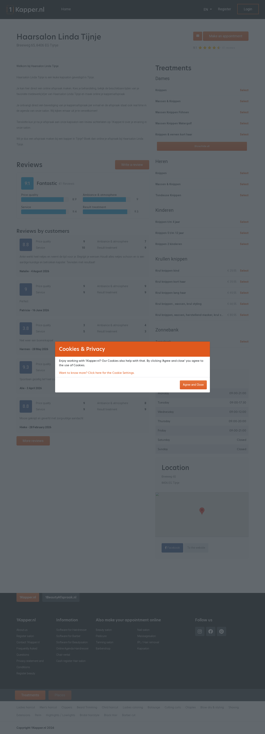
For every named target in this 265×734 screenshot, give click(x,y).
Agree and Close (193, 384)
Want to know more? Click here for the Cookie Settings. (97, 373)
